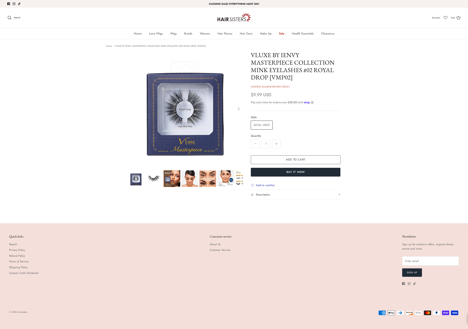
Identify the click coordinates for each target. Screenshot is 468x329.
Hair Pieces (225, 33)
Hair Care (246, 33)
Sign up (412, 272)
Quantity (256, 136)
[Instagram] (14, 3)
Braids (188, 33)
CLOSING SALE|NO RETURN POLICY (270, 86)
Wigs (173, 33)
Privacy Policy (17, 250)
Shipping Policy (18, 267)
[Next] (239, 109)
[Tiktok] (19, 3)
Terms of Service (19, 261)
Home (138, 33)
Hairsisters (22, 312)
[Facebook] (8, 3)
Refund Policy (17, 256)
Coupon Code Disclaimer (24, 273)
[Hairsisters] (234, 17)
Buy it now (295, 172)
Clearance (327, 33)
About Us (215, 244)
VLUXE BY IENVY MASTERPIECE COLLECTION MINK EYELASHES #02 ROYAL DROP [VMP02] (160, 46)
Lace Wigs (156, 33)
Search (13, 244)
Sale (281, 33)
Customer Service (220, 250)
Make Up (265, 33)
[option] (185, 108)
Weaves (205, 33)
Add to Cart (295, 160)
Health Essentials (303, 33)
